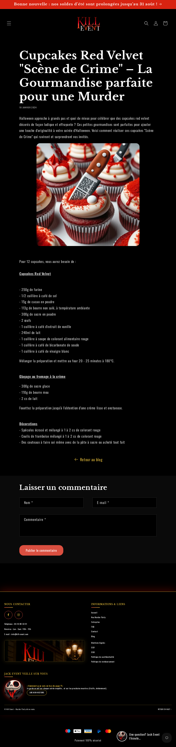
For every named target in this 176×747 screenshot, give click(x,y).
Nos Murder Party (98, 617)
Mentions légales (98, 642)
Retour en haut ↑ (165, 709)
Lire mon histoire (37, 692)
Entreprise (95, 621)
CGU (93, 652)
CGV (93, 647)
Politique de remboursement (103, 661)
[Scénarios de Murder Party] (88, 194)
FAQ (92, 626)
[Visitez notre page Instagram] (19, 615)
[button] (9, 23)
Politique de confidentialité (102, 656)
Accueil (94, 612)
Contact (94, 631)
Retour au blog (91, 459)
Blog (93, 636)
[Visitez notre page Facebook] (8, 615)
